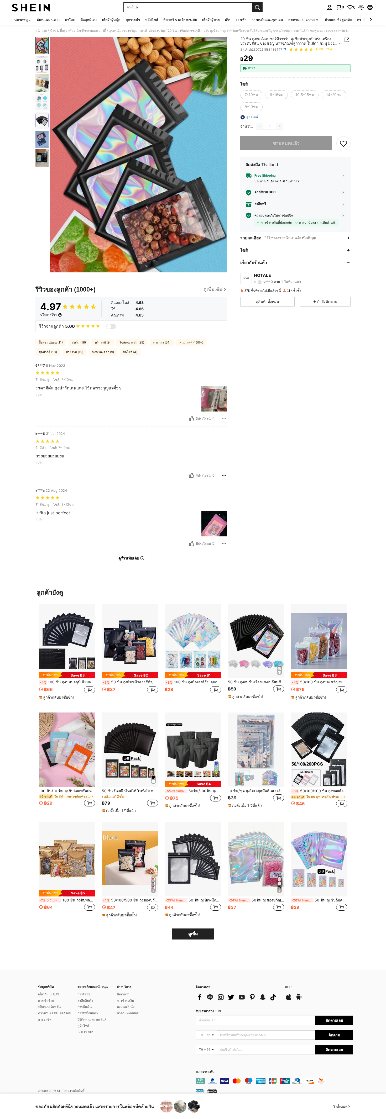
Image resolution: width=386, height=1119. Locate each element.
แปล (38, 394)
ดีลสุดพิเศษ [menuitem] (89, 20)
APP (288, 987)
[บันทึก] (343, 143)
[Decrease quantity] (259, 126)
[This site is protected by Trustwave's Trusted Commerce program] (200, 1091)
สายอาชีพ (44, 1019)
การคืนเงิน (84, 1007)
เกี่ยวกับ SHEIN (48, 994)
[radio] (251, 94)
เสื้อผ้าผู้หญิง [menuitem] (111, 20)
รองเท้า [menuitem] (241, 20)
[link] (339, 7)
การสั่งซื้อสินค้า (87, 1013)
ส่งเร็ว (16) (79, 342)
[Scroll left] (364, 20)
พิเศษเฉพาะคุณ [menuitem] (48, 20)
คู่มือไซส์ (83, 1026)
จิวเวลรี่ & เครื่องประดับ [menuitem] (180, 20)
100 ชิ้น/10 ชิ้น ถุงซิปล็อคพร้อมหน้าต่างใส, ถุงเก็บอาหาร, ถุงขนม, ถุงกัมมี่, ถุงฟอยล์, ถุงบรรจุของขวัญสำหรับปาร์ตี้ (67, 791)
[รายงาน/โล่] (224, 419)
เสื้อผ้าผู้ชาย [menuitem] (211, 20)
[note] (67, 675)
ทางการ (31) (161, 342)
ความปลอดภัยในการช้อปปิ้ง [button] (273, 215)
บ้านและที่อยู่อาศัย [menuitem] (338, 20)
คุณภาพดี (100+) (191, 342)
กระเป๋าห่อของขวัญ (152, 31)
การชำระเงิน (125, 1000)
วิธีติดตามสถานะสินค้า (92, 1019)
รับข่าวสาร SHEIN (208, 1011)
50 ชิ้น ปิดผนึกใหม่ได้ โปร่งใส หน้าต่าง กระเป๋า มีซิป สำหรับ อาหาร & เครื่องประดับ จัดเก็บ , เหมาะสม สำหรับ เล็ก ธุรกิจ (130, 791)
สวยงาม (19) (74, 352)
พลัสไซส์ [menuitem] (151, 20)
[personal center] (329, 7)
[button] (361, 7)
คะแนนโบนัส (125, 1007)
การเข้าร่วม (46, 1000)
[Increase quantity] (279, 126)
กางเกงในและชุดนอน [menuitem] (267, 20)
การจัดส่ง (83, 994)
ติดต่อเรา (123, 994)
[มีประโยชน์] (191, 419)
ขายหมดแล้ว (286, 143)
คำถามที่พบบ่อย (128, 1013)
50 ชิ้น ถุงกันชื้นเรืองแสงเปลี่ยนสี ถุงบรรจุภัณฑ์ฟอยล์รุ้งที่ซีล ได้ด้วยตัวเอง (256, 682)
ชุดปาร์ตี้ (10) (48, 352)
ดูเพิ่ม (193, 934)
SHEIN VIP (85, 1032)
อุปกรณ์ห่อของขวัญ (122, 31)
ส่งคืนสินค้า (85, 1000)
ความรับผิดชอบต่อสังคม (54, 1013)
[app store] (288, 999)
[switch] (111, 326)
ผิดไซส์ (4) (130, 352)
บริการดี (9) (103, 342)
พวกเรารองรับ (205, 1072)
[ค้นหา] (257, 7)
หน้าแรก (41, 31)
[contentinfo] (274, 1081)
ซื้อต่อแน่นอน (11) (51, 342)
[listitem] (67, 654)
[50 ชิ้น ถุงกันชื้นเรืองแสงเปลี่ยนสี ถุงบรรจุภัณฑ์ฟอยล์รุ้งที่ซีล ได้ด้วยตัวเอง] (256, 641)
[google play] (298, 999)
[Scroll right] (371, 20)
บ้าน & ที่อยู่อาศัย (61, 31)
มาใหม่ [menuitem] (70, 20)
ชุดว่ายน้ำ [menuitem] (133, 20)
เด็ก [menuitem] (227, 20)
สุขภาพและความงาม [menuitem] (304, 20)
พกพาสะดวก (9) (103, 352)
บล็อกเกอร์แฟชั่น (49, 1007)
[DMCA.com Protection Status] (212, 1091)
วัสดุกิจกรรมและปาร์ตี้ (91, 31)
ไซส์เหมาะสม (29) (131, 342)
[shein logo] (31, 7)
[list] (238, 997)
